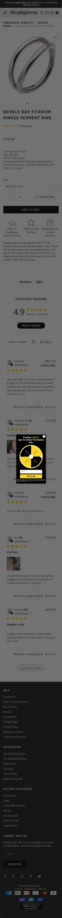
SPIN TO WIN (31, 476)
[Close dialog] (44, 436)
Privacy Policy (27, 481)
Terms (30, 481)
